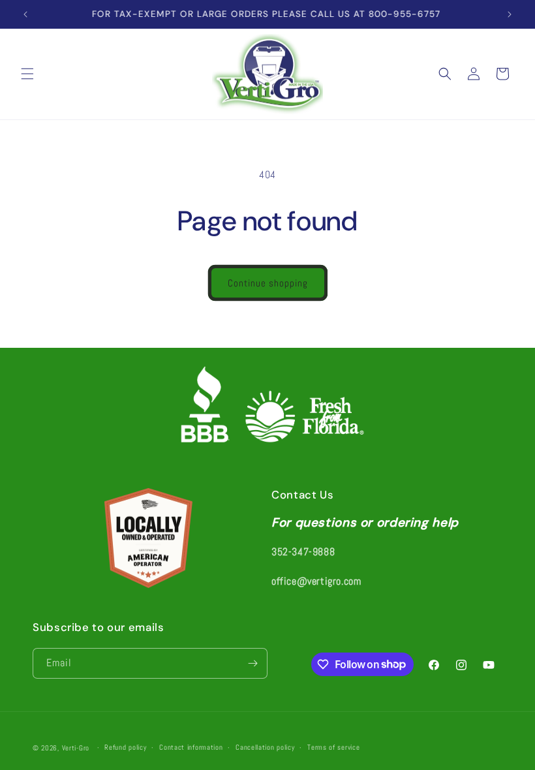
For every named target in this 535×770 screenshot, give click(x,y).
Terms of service (333, 747)
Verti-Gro (75, 747)
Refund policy (125, 747)
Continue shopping (268, 283)
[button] (27, 73)
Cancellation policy (265, 747)
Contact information (190, 747)
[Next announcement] (509, 14)
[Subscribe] (252, 663)
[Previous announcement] (25, 14)
